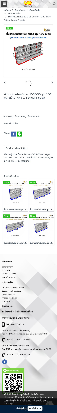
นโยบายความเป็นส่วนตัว (32, 400)
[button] (53, 3)
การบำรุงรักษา (7, 301)
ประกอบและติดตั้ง (8, 294)
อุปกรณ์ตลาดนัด (8, 277)
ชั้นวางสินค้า (20, 116)
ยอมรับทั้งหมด (35, 408)
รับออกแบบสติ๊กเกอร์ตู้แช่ (11, 291)
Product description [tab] (16, 148)
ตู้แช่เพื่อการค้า (7, 267)
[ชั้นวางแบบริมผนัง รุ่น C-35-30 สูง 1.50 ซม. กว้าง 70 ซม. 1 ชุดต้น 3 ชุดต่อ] (28, 51)
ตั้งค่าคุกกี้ (20, 408)
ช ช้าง (15, 123)
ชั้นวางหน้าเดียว (34, 116)
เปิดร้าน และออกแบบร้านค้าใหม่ (13, 287)
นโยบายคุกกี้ (9, 403)
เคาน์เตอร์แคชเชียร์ (9, 274)
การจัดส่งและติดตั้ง (9, 298)
